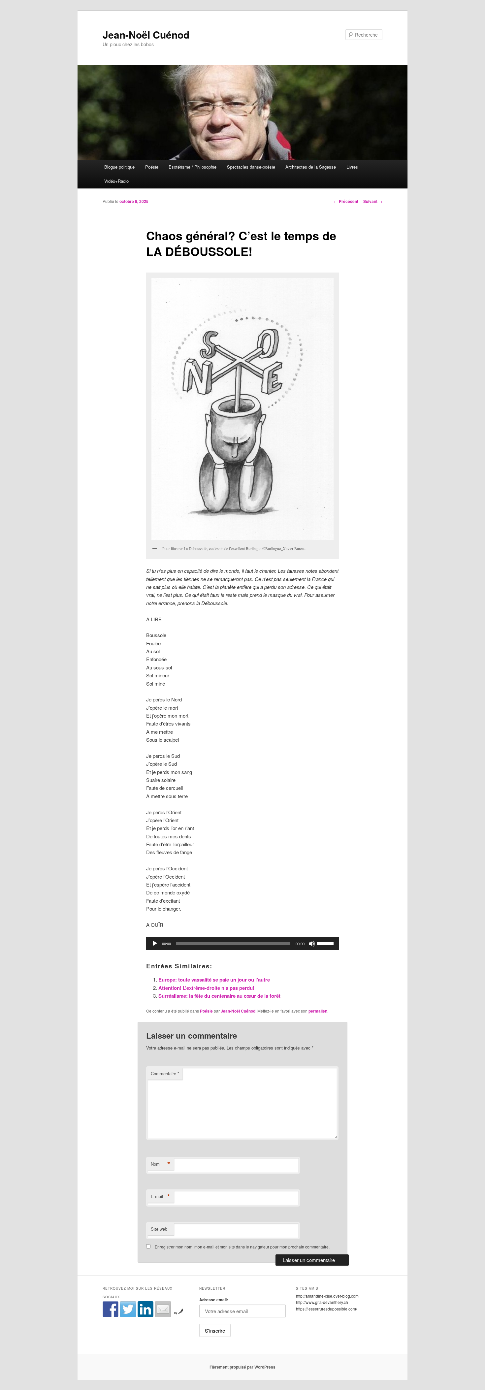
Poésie (151, 167)
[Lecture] (154, 943)
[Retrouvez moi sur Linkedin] (145, 1309)
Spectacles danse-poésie (251, 167)
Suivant (372, 201)
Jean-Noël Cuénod (146, 34)
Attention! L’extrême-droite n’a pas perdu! (206, 987)
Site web (159, 1229)
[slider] (326, 943)
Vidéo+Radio (116, 181)
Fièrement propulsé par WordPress (242, 1367)
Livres (352, 167)
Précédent (346, 201)
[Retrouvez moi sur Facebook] (110, 1309)
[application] (242, 943)
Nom (160, 1164)
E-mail (160, 1196)
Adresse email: (213, 1300)
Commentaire (165, 1073)
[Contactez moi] (163, 1309)
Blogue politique (119, 167)
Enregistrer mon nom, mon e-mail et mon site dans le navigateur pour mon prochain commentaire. (242, 1246)
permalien (317, 1011)
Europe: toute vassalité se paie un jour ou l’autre (214, 979)
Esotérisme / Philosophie (192, 167)
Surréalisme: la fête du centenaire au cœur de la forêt (219, 995)
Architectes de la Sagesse (310, 167)
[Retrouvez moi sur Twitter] (128, 1309)
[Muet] (311, 943)
